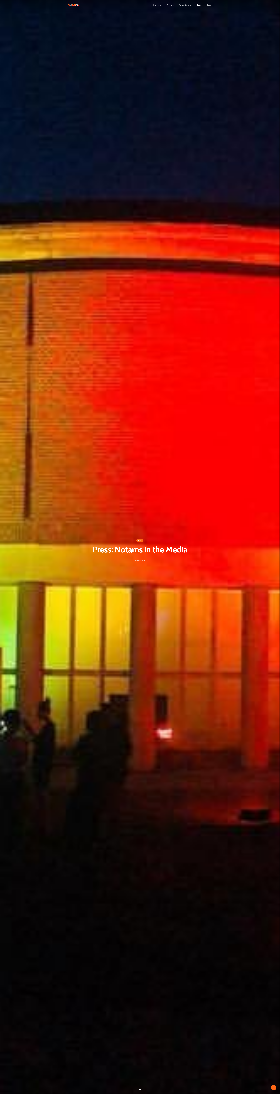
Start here (157, 5)
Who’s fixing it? (185, 5)
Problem (170, 5)
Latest (209, 5)
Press (199, 5)
